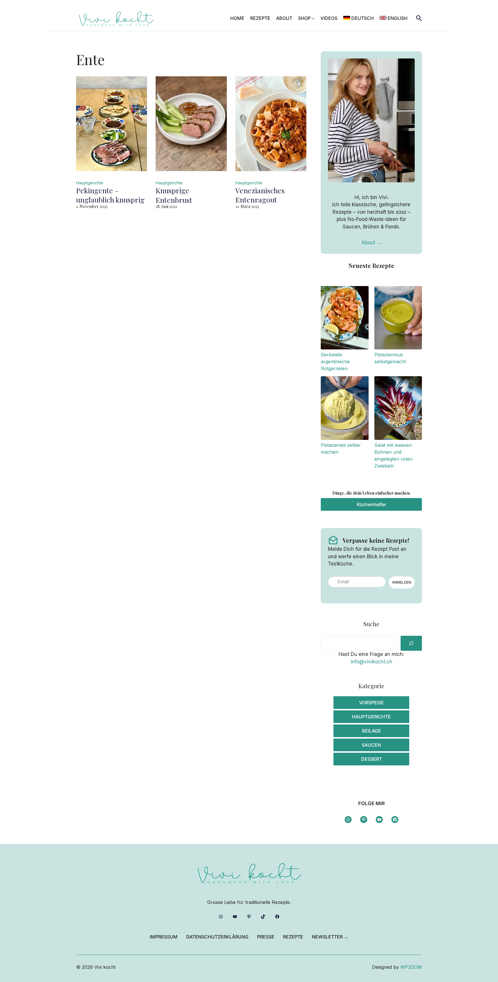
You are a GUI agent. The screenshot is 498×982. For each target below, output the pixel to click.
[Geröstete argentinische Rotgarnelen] (344, 318)
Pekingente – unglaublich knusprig (110, 195)
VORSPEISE (371, 702)
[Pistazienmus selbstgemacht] (398, 318)
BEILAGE (371, 731)
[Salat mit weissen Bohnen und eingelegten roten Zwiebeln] (398, 409)
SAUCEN (371, 745)
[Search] (411, 643)
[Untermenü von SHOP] (313, 18)
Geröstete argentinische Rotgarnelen (335, 361)
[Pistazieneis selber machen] (344, 409)
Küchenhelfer (371, 504)
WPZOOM (411, 967)
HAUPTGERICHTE (371, 717)
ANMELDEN (401, 582)
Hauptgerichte (89, 182)
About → (371, 242)
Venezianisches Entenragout (260, 195)
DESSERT (371, 759)
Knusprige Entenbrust (174, 195)
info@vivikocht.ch (371, 662)
